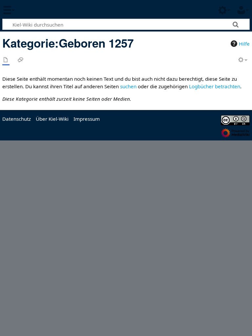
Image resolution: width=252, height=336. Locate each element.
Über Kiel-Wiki (52, 119)
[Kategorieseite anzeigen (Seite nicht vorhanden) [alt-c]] (6, 60)
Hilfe (244, 43)
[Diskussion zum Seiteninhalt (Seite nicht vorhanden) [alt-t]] (20, 60)
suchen (128, 86)
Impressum (87, 119)
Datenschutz (16, 119)
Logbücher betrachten (214, 86)
